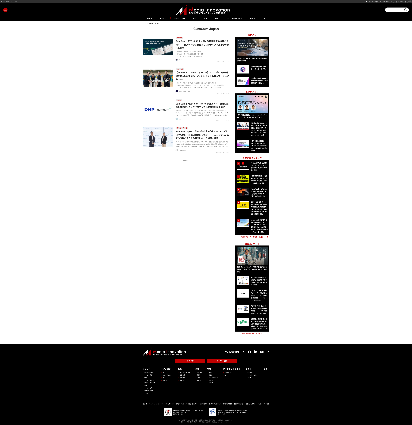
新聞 (145, 377)
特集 (217, 18)
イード (227, 375)
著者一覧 (145, 404)
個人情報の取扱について (214, 404)
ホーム (149, 18)
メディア (163, 18)
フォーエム (228, 372)
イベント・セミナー (253, 375)
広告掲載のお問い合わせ (194, 404)
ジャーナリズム (148, 390)
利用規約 (204, 404)
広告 (194, 18)
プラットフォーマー (150, 383)
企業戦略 (199, 372)
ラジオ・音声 (148, 388)
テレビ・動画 (148, 375)
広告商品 (182, 375)
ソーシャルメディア (150, 380)
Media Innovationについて (156, 404)
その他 (252, 18)
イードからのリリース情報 (262, 404)
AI (163, 372)
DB (264, 18)
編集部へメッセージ (181, 404)
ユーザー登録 (222, 360)
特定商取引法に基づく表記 (241, 404)
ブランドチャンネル (234, 18)
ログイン (190, 360)
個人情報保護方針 (227, 404)
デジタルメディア (149, 372)
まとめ (211, 380)
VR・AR (165, 377)
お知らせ (249, 372)
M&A (198, 377)
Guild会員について (169, 404)
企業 (205, 18)
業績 (198, 375)
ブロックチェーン (168, 375)
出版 (145, 385)
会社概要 (251, 404)
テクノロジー (179, 18)
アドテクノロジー (185, 372)
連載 (210, 375)
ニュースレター (213, 377)
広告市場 (182, 377)
